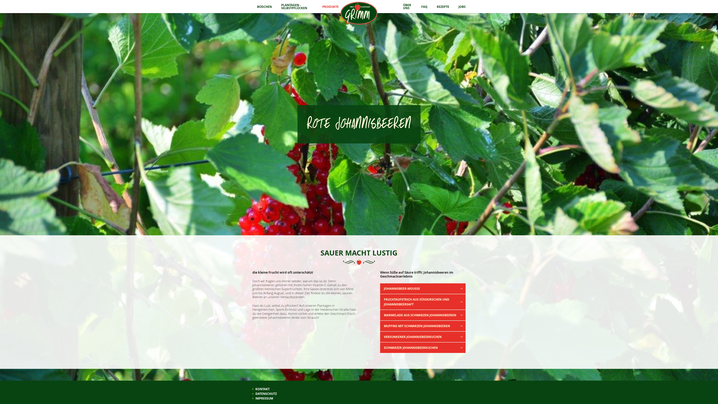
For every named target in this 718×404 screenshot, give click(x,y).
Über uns (407, 6)
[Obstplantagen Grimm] (359, 12)
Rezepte (443, 7)
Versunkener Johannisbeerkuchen (413, 337)
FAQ (424, 7)
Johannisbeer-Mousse (402, 289)
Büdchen (264, 7)
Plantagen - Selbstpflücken (294, 6)
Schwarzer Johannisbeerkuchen (411, 348)
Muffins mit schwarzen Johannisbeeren (417, 326)
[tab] (423, 288)
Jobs (462, 7)
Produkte (330, 7)
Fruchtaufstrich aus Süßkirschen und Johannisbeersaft (416, 301)
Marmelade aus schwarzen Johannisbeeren (420, 315)
